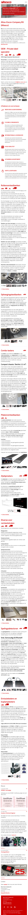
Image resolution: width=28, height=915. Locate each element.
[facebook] (4, 907)
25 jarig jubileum (5, 852)
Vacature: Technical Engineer (8, 813)
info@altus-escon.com (5, 893)
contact (5, 884)
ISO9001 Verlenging (6, 790)
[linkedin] (11, 907)
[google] (14, 907)
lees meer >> (3, 809)
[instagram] (7, 907)
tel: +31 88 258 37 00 (5, 892)
